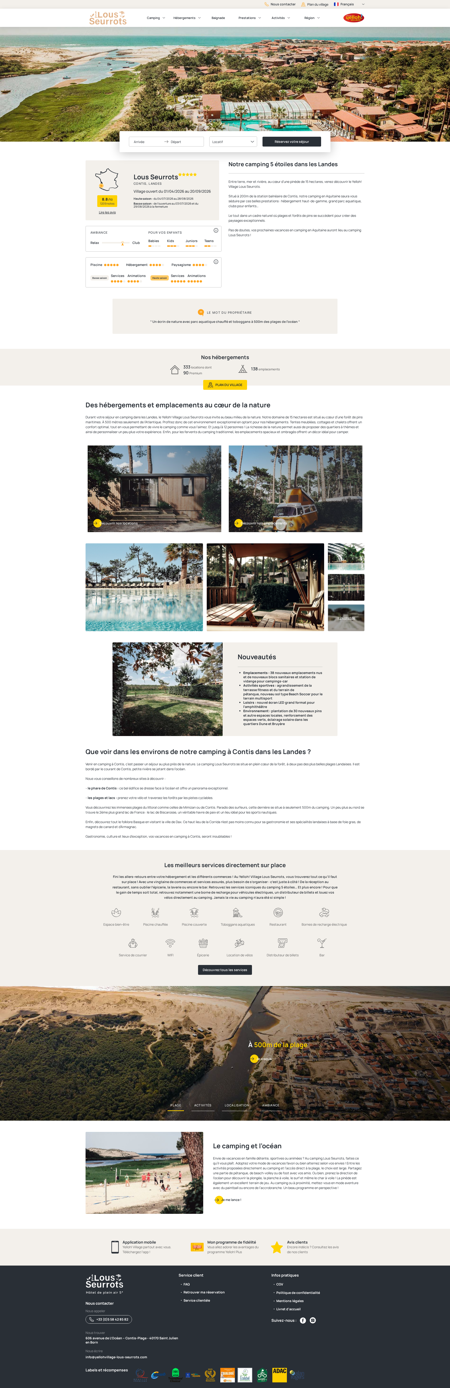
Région (309, 18)
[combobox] (233, 142)
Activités (278, 18)
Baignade (218, 18)
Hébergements (184, 18)
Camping (153, 18)
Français (347, 4)
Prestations (247, 18)
